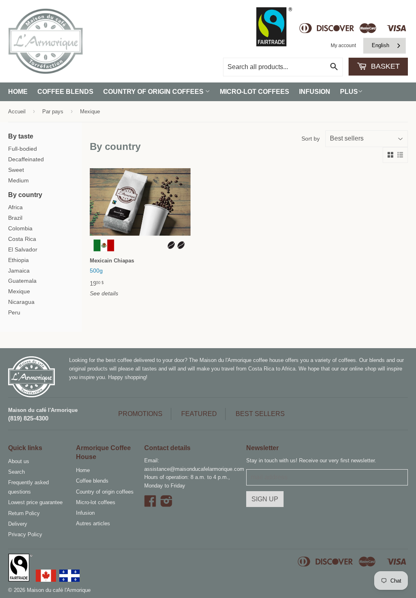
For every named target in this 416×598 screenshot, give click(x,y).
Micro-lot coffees (254, 91)
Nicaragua (21, 302)
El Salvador (22, 249)
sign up (264, 499)
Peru (14, 312)
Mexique (19, 291)
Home (18, 91)
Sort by (310, 138)
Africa (15, 207)
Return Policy (24, 513)
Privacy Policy (25, 534)
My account (343, 45)
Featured (199, 413)
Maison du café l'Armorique (43, 410)
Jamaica (19, 270)
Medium (18, 180)
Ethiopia (18, 260)
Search (16, 472)
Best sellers (260, 413)
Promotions (140, 413)
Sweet (16, 170)
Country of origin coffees (154, 91)
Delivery (17, 524)
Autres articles (93, 523)
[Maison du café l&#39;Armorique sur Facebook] (150, 504)
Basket (384, 66)
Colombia (20, 228)
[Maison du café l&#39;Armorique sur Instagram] (166, 504)
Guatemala (22, 280)
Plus (349, 91)
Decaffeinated (26, 159)
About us (18, 461)
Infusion (314, 91)
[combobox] (384, 46)
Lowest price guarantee (35, 502)
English (380, 45)
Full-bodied (22, 148)
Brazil (15, 217)
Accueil (17, 111)
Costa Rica (22, 239)
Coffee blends (65, 91)
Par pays (52, 111)
